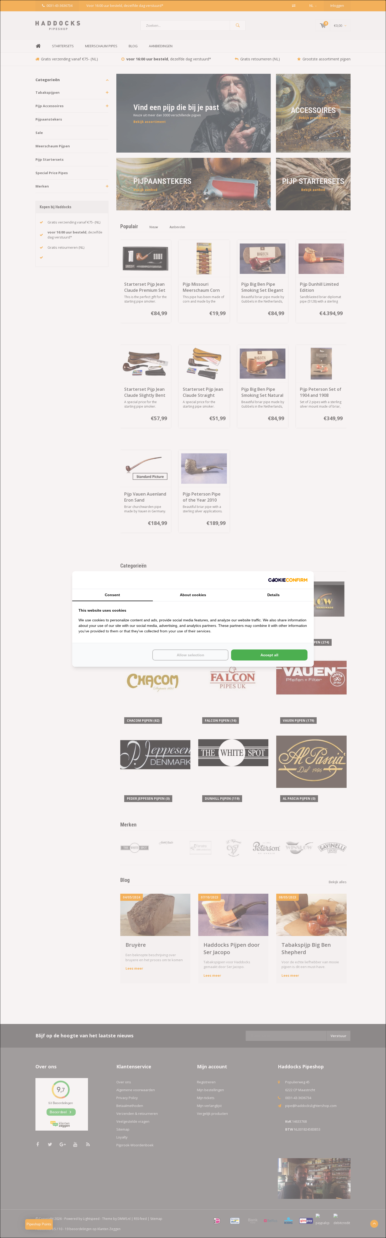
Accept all (269, 655)
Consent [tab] (112, 595)
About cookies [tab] (193, 595)
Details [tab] (273, 595)
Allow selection (190, 655)
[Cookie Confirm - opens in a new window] (287, 580)
